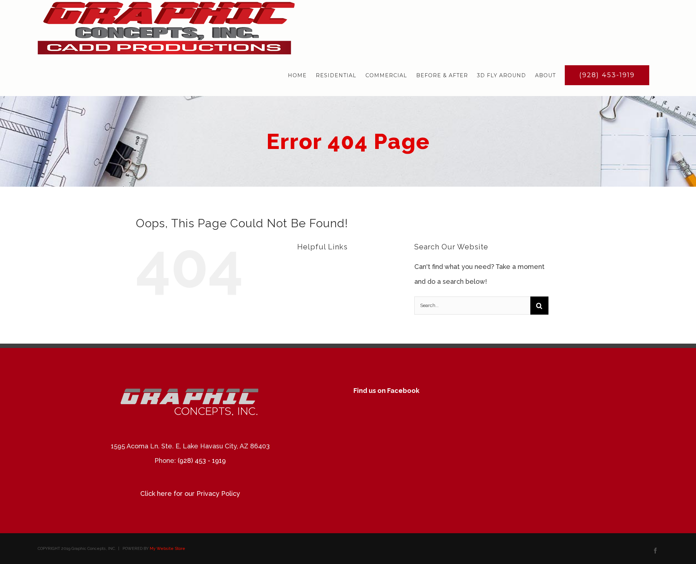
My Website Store (167, 548)
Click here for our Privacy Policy (190, 493)
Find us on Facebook (386, 390)
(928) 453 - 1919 (202, 460)
